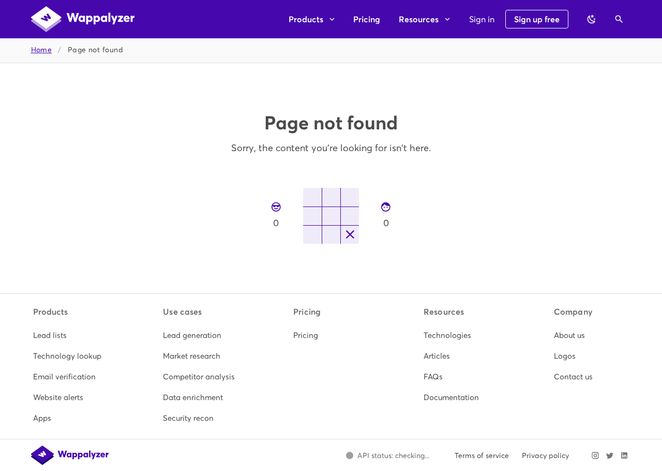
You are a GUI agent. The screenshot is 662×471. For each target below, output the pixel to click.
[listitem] (71, 335)
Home (41, 50)
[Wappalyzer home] (82, 19)
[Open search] (619, 19)
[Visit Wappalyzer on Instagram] (595, 455)
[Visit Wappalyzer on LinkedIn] (624, 455)
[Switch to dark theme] (591, 19)
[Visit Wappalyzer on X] (610, 455)
